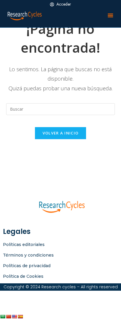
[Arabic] (2, 316)
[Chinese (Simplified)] (8, 316)
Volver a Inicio (61, 133)
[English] (14, 316)
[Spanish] (20, 316)
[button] (110, 15)
